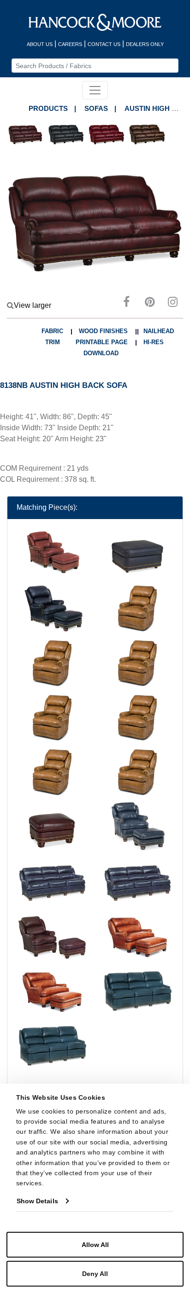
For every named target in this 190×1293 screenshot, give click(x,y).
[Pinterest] (149, 303)
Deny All (95, 1273)
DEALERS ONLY (145, 44)
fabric (52, 331)
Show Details (37, 1201)
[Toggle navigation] (95, 90)
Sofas (96, 108)
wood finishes (103, 331)
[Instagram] (172, 303)
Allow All (95, 1244)
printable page (102, 342)
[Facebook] (126, 303)
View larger (32, 305)
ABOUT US (40, 44)
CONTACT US (104, 44)
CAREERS (70, 44)
